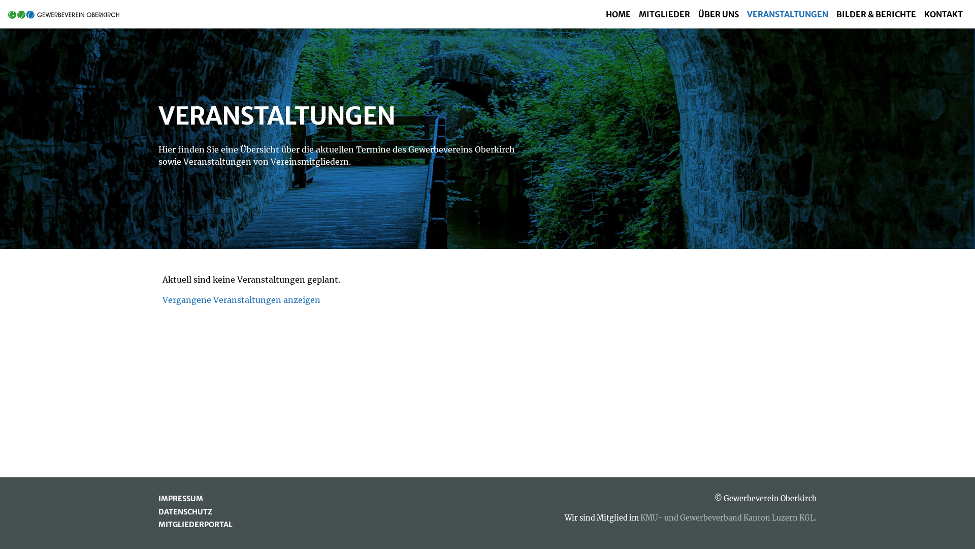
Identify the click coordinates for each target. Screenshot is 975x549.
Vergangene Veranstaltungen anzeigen (241, 300)
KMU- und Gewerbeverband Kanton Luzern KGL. (728, 518)
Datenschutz (185, 511)
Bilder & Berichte (876, 14)
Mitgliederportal (195, 524)
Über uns (718, 14)
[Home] (67, 14)
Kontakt (943, 14)
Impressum (180, 498)
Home (618, 14)
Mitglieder (664, 14)
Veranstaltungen (787, 14)
